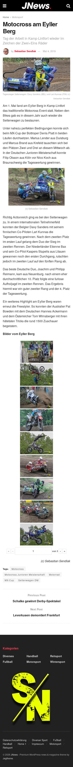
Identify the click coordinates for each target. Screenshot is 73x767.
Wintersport (57, 662)
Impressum (38, 744)
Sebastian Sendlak (25, 51)
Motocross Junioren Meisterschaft (25, 574)
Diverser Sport (40, 740)
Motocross (18, 568)
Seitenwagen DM (28, 580)
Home (6, 17)
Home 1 (22, 744)
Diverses (8, 656)
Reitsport (56, 656)
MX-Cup (9, 580)
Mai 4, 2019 (49, 51)
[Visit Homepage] (36, 5)
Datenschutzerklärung (14, 740)
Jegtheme (8, 758)
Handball (32, 656)
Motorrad (54, 574)
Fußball (8, 662)
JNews (14, 754)
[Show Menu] (4, 5)
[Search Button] (68, 5)
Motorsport (17, 17)
